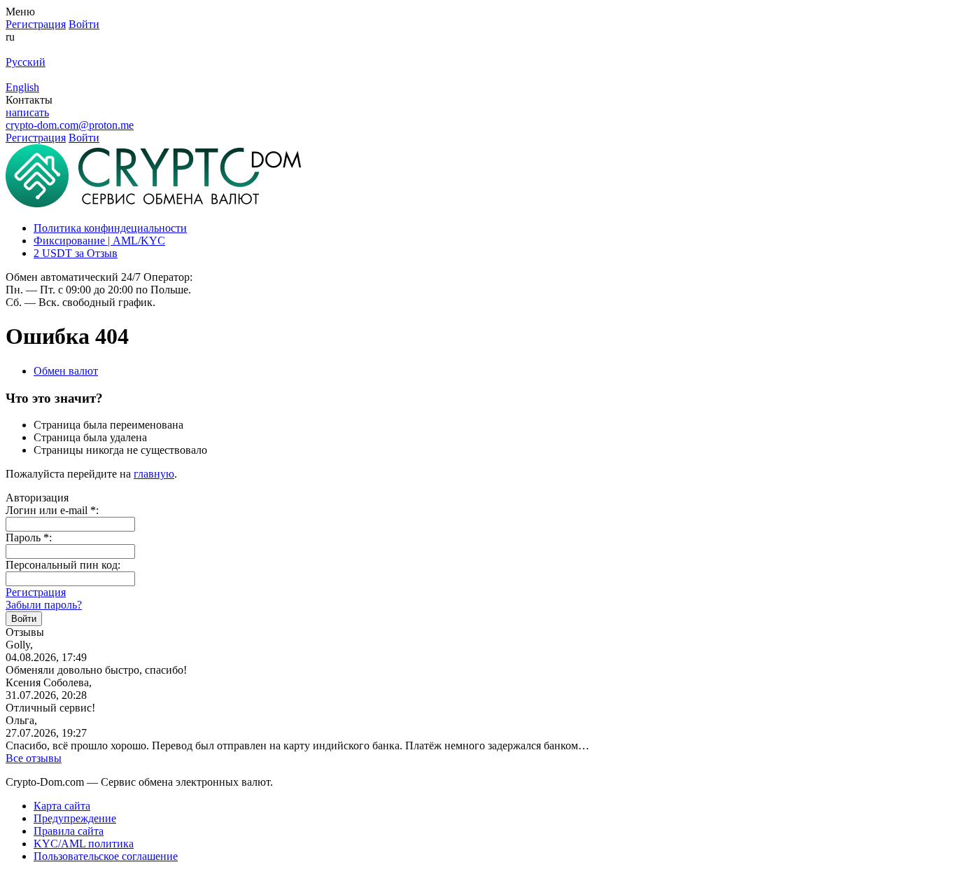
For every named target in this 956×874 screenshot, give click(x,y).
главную (154, 474)
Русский (25, 62)
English (22, 87)
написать (27, 112)
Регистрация (36, 592)
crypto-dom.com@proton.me (70, 125)
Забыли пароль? (44, 605)
